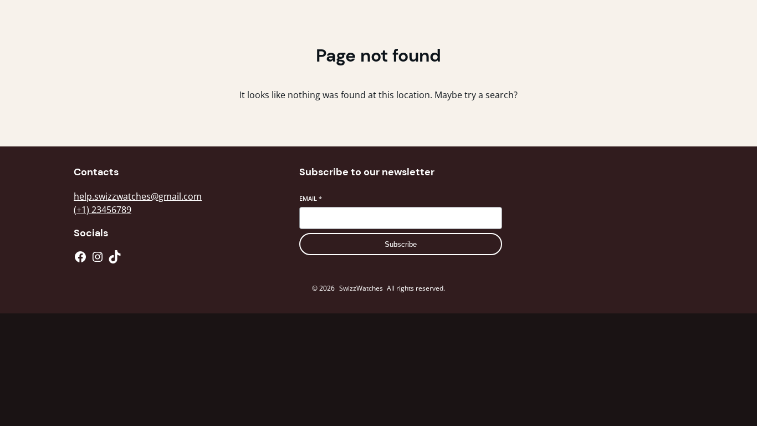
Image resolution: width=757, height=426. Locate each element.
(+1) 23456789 (102, 210)
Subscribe (401, 244)
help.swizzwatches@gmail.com (138, 196)
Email (310, 198)
